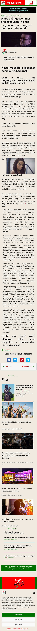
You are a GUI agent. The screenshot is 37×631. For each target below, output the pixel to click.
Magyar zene (14, 2)
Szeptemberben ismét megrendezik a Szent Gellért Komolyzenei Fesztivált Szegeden (16, 455)
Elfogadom (18, 614)
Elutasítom (18, 619)
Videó (12, 16)
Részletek (18, 624)
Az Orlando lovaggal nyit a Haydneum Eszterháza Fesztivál (24, 387)
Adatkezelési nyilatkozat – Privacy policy (17, 628)
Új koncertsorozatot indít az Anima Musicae (19, 537)
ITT (26, 204)
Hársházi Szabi (8, 350)
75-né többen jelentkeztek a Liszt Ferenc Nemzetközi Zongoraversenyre (18, 547)
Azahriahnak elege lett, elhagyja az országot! (19, 556)
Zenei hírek (18, 16)
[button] (34, 593)
